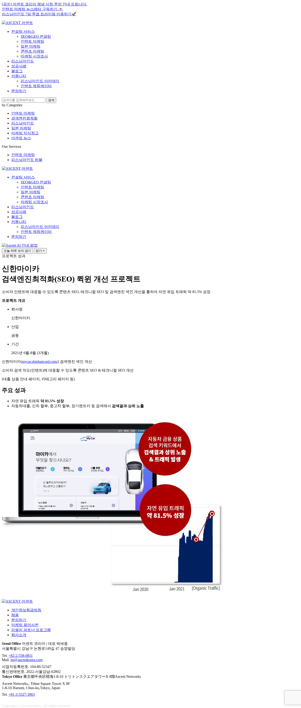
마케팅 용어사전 (25, 625)
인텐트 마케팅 (32, 41)
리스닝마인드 (22, 61)
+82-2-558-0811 (20, 656)
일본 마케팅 (30, 46)
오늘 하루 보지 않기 (17, 251)
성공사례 (18, 66)
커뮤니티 (18, 76)
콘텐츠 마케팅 (32, 51)
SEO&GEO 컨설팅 (36, 36)
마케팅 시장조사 (34, 56)
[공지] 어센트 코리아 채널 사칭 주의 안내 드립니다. (44, 4)
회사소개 (18, 635)
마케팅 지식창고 (25, 133)
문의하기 (18, 91)
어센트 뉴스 (21, 138)
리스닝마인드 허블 (26, 160)
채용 (15, 615)
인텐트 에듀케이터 (36, 86)
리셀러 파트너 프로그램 (31, 630)
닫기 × (40, 251)
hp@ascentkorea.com (27, 660)
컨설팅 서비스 (23, 31)
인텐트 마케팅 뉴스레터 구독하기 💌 (32, 9)
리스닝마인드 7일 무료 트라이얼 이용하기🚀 (39, 14)
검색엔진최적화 (24, 118)
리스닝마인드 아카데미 (40, 81)
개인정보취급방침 (26, 610)
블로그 (17, 71)
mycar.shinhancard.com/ (40, 362)
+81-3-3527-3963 (21, 694)
